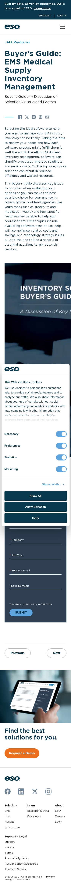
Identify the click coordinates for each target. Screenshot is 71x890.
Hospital (10, 821)
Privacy (9, 847)
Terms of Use (22, 879)
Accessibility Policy (17, 858)
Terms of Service (16, 869)
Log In (61, 15)
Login (58, 821)
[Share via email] (47, 117)
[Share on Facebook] (20, 117)
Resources (34, 816)
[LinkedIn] (21, 791)
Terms (9, 852)
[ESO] (12, 27)
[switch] (61, 446)
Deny (35, 518)
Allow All (35, 495)
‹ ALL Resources (17, 42)
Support (44, 15)
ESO (58, 810)
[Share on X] (27, 117)
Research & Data (38, 810)
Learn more (42, 8)
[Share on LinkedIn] (34, 117)
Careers (60, 816)
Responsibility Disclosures (21, 863)
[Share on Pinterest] (40, 117)
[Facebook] (8, 791)
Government (13, 827)
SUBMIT (21, 612)
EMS (7, 810)
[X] (35, 791)
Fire (7, 816)
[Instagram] (48, 791)
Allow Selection (35, 507)
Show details (50, 484)
